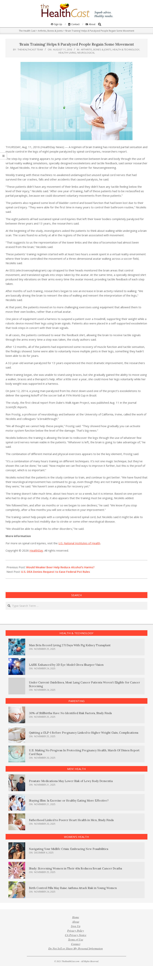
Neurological (86, 52)
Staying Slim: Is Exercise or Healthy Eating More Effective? (69, 800)
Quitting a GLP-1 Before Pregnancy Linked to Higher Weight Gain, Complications (83, 732)
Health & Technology (126, 49)
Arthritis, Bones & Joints (96, 49)
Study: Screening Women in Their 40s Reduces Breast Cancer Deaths (75, 868)
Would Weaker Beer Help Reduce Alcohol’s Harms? (60, 567)
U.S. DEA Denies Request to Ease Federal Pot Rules (55, 571)
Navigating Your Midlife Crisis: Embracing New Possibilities (68, 849)
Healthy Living (67, 52)
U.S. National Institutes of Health (79, 543)
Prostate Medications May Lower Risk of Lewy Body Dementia (71, 781)
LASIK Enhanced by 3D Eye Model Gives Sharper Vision (66, 665)
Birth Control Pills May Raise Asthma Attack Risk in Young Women (73, 888)
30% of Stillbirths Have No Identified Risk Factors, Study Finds (70, 713)
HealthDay (36, 550)
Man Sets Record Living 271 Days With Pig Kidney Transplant (70, 645)
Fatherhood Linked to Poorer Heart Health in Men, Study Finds (71, 820)
